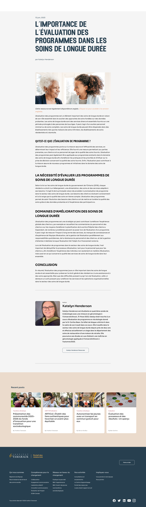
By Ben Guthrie (112, 430)
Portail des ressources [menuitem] (81, 485)
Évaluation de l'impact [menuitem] (37, 490)
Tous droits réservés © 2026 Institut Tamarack (23, 500)
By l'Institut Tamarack (19, 430)
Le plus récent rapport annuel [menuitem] (83, 488)
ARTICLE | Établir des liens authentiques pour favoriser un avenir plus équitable (57, 418)
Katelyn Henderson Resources (75, 350)
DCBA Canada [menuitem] (35, 493)
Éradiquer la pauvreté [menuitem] (59, 479)
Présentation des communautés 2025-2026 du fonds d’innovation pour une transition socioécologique (24, 420)
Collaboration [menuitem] (35, 479)
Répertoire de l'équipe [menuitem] (16, 477)
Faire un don (127, 462)
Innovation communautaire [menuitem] (39, 488)
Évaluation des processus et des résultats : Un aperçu (118, 416)
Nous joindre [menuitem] (100, 479)
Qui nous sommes (16, 472)
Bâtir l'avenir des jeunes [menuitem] (60, 485)
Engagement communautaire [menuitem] (40, 482)
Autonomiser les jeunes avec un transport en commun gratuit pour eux (89, 418)
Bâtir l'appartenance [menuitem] (59, 482)
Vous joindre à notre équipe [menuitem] (104, 477)
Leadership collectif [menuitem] (37, 485)
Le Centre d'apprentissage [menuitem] (82, 482)
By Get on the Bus (82, 430)
